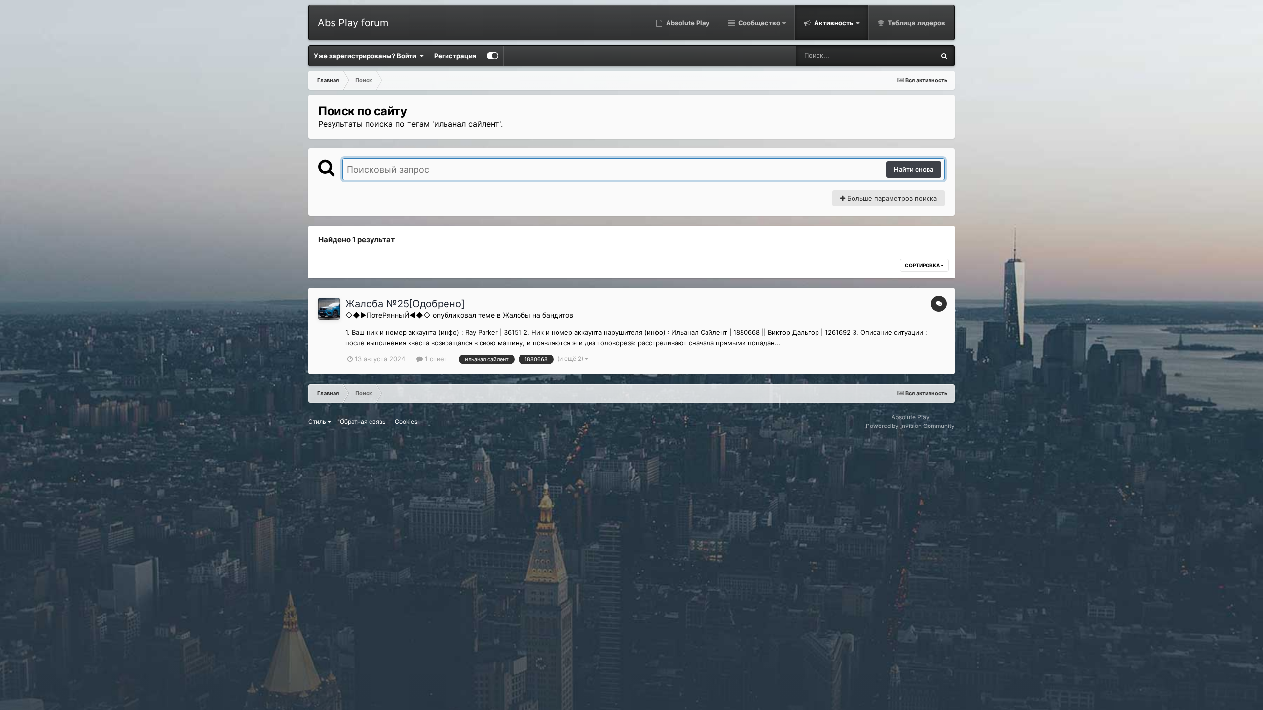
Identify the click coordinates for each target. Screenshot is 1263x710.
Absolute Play (687, 23)
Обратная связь (363, 421)
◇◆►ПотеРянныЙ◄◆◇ (388, 315)
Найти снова (913, 169)
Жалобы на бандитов (538, 315)
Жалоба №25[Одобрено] (405, 304)
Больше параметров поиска (891, 198)
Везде (912, 55)
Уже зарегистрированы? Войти (366, 56)
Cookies (406, 421)
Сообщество (758, 23)
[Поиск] (944, 56)
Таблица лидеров (915, 23)
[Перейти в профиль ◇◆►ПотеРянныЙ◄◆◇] (329, 309)
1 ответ (435, 359)
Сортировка (923, 265)
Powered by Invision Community (910, 425)
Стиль (318, 421)
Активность (833, 23)
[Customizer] (492, 56)
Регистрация (455, 56)
